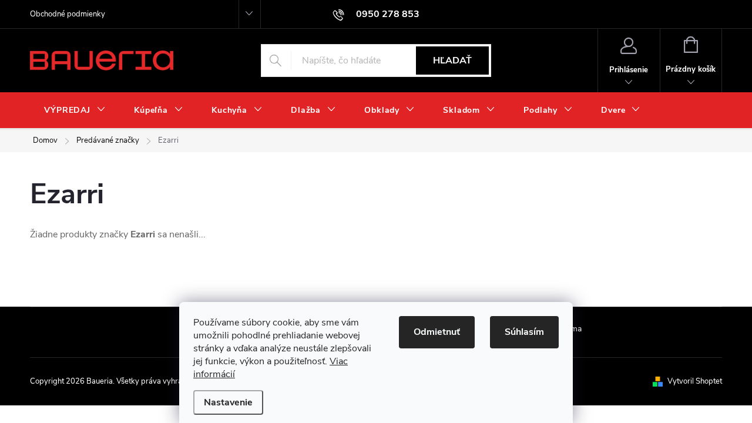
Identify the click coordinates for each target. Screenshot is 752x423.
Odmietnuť (437, 331)
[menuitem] (75, 110)
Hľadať (452, 60)
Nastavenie (228, 402)
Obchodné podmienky (67, 14)
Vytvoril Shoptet (694, 381)
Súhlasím (524, 331)
